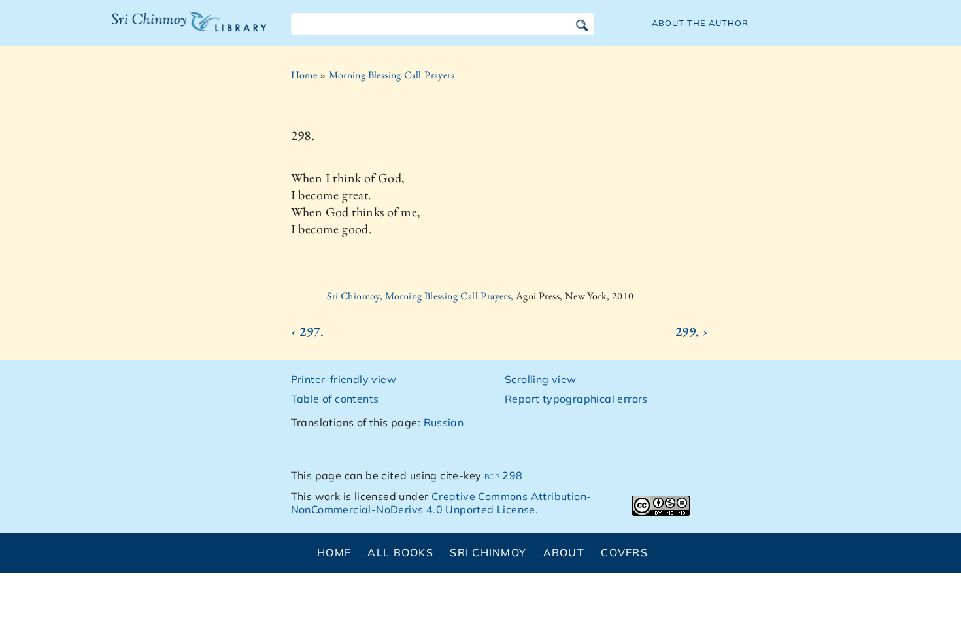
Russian (444, 422)
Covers (624, 552)
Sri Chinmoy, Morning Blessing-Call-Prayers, (421, 296)
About (563, 552)
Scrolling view (541, 379)
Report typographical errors (576, 398)
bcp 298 (503, 475)
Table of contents (335, 398)
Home (304, 75)
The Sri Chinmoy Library (162, 30)
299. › (691, 331)
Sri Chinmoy (488, 552)
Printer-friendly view (343, 379)
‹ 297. (307, 331)
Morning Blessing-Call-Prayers (392, 75)
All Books (400, 552)
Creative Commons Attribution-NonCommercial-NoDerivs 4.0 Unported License (441, 503)
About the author (700, 23)
